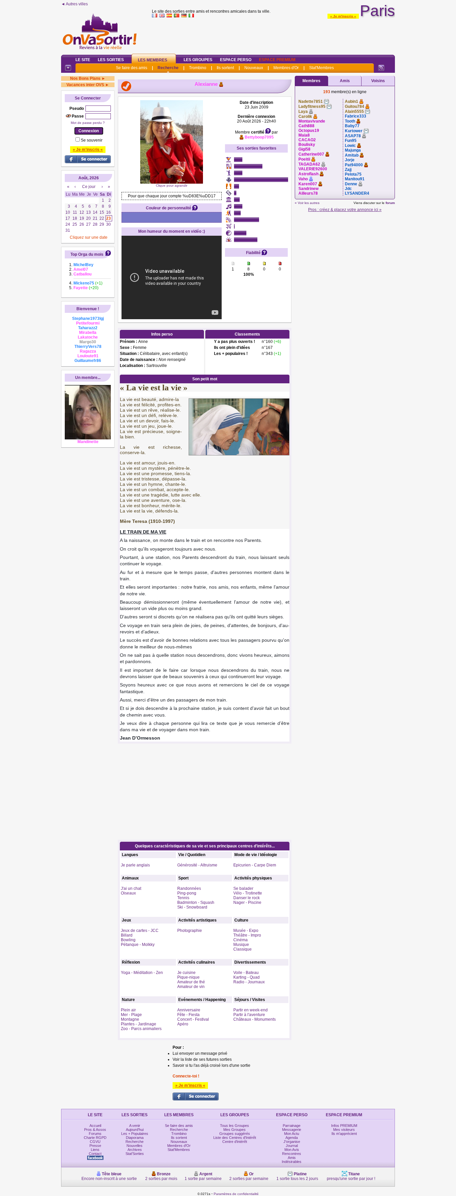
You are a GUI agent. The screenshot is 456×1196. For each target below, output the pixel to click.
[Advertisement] (273, 35)
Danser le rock (246, 897)
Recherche (168, 67)
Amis (345, 80)
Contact (95, 1154)
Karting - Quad (246, 977)
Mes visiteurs (344, 1130)
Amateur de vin (191, 986)
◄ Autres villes (74, 4)
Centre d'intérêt (234, 1142)
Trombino (197, 67)
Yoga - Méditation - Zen (142, 972)
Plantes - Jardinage (138, 1024)
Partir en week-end (250, 1010)
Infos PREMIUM (344, 1126)
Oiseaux (128, 893)
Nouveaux (253, 67)
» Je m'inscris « (343, 16)
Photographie (189, 930)
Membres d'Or (286, 67)
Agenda (291, 1138)
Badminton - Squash (195, 902)
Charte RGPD (95, 1138)
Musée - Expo (245, 930)
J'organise (291, 1142)
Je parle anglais (135, 865)
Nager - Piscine (247, 902)
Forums (95, 1134)
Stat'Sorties (135, 1154)
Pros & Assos (95, 1130)
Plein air (128, 1010)
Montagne (130, 1019)
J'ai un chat (131, 888)
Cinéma (240, 940)
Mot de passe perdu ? (88, 123)
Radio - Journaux (249, 982)
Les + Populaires (134, 1134)
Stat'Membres (321, 67)
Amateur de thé (191, 982)
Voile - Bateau (246, 972)
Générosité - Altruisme (197, 865)
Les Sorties (111, 59)
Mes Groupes (234, 1130)
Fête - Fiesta (188, 1014)
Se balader (243, 888)
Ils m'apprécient (344, 1134)
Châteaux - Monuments (254, 1019)
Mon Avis (291, 1150)
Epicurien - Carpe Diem (254, 865)
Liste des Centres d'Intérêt (234, 1138)
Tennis (183, 897)
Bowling (128, 940)
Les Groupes (198, 59)
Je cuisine (186, 972)
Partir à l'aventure (249, 1014)
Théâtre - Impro (247, 935)
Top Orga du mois (86, 254)
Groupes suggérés (234, 1134)
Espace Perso (235, 59)
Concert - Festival (193, 1019)
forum (390, 203)
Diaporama (135, 1138)
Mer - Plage (131, 1014)
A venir (134, 1126)
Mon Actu (291, 1134)
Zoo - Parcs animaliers (141, 1028)
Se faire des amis (131, 67)
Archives (135, 1150)
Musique (241, 944)
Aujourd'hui (135, 1130)
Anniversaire (188, 1010)
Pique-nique (188, 977)
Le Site (82, 59)
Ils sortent (225, 67)
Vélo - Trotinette (247, 893)
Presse (95, 1146)
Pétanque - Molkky (138, 944)
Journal (292, 1146)
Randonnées (189, 888)
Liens (95, 1150)
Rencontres (291, 1154)
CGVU (95, 1142)
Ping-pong (186, 893)
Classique (242, 949)
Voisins (378, 80)
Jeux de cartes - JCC (140, 930)
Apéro (182, 1024)
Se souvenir (91, 140)
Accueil (95, 1126)
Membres (311, 80)
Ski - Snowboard (192, 907)
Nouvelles (135, 1146)
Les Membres (152, 60)
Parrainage (291, 1126)
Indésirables (291, 1162)
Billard (127, 935)
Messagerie (291, 1130)
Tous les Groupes (234, 1126)
